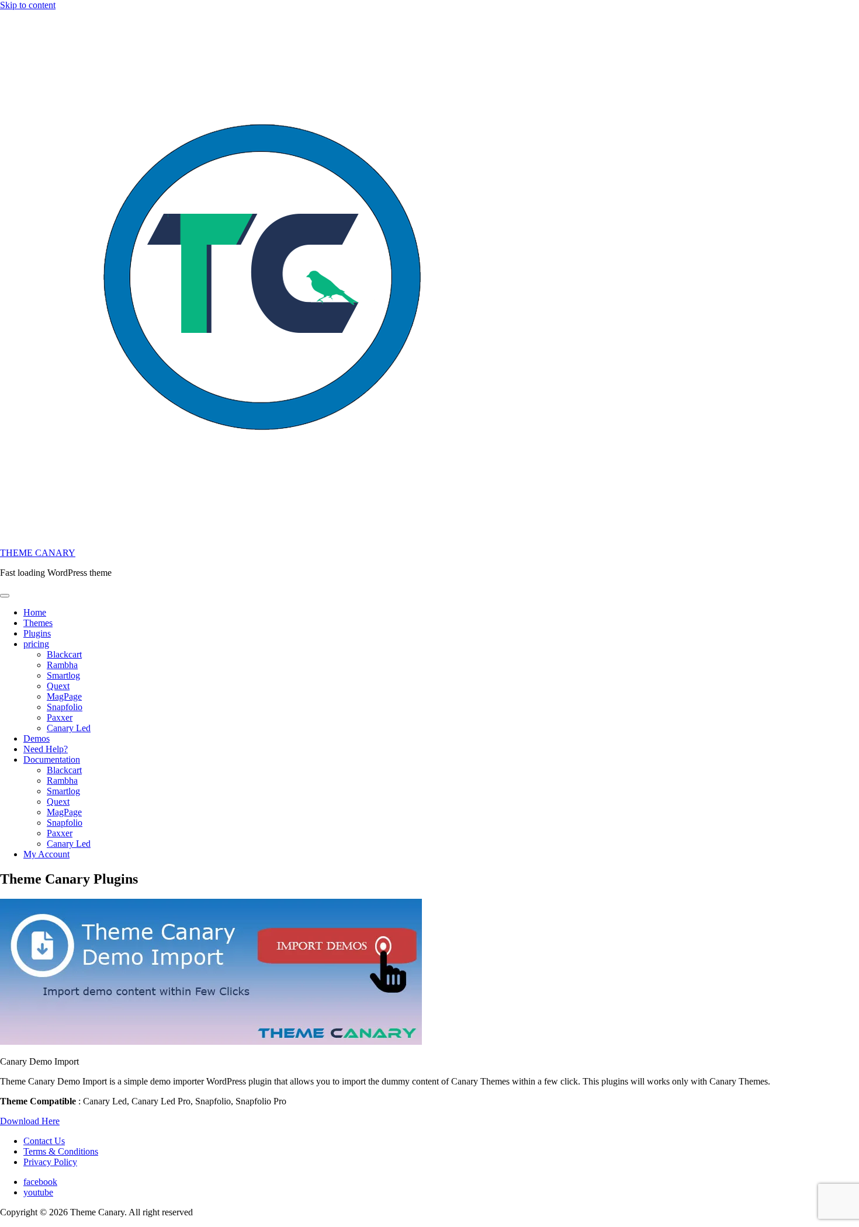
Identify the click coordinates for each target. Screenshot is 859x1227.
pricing (36, 644)
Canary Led (69, 728)
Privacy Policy (50, 1162)
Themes (38, 623)
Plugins (37, 633)
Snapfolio (64, 707)
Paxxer (59, 717)
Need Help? (45, 749)
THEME (37, 553)
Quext (58, 686)
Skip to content (28, 5)
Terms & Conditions (60, 1151)
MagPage (64, 696)
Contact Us (44, 1141)
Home (34, 612)
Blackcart (64, 654)
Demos (36, 738)
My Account (46, 854)
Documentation (51, 759)
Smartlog (63, 675)
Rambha (62, 665)
